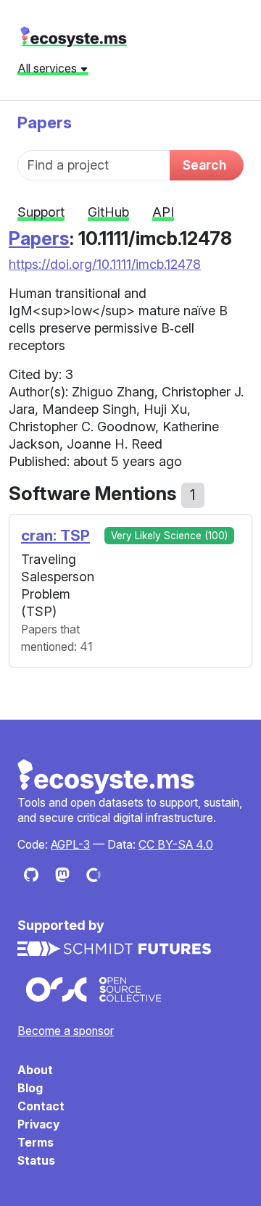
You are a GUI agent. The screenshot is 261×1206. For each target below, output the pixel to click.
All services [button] (48, 68)
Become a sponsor (65, 1031)
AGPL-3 (70, 845)
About (35, 1070)
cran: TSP (55, 535)
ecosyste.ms (73, 37)
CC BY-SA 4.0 (175, 845)
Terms (35, 1142)
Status (36, 1161)
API (163, 212)
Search (204, 164)
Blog (30, 1088)
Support (41, 212)
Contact (41, 1106)
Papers (44, 122)
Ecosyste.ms (106, 777)
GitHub (108, 212)
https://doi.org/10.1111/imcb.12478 (105, 264)
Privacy (38, 1124)
